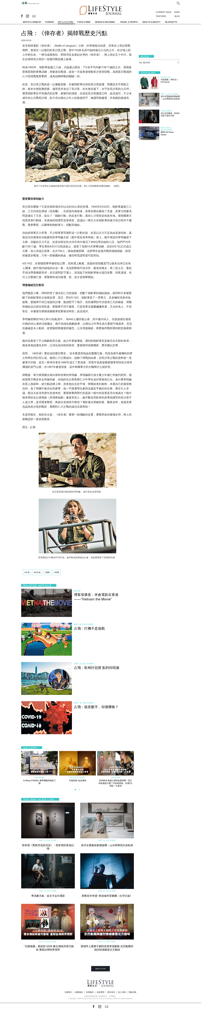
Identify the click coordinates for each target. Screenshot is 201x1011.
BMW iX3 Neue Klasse (167, 133)
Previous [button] (22, 762)
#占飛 (26, 572)
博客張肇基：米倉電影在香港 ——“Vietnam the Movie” (96, 596)
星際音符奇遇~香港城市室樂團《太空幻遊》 (107, 895)
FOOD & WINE (83, 22)
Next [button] (131, 762)
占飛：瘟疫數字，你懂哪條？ (96, 706)
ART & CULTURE (65, 22)
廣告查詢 (111, 992)
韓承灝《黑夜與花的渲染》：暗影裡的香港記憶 (48, 846)
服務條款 (79, 992)
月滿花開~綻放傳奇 (77, 780)
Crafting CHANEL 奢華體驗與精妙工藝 (39, 781)
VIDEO (177, 12)
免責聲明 (100, 992)
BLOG (177, 16)
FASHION (49, 22)
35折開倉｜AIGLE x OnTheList (169, 80)
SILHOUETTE (171, 22)
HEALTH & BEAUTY (151, 22)
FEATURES (161, 16)
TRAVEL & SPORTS (129, 22)
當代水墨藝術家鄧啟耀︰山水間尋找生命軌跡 (107, 845)
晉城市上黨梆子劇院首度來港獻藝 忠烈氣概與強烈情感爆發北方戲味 (107, 947)
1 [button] (75, 789)
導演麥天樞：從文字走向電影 (48, 895)
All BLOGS (144, 62)
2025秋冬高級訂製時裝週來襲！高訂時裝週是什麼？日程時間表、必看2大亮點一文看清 (115, 783)
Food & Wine (77, 777)
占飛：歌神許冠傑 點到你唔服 (96, 667)
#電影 (47, 572)
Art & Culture (84, 624)
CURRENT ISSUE (163, 12)
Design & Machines (166, 128)
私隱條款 (90, 992)
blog (77, 590)
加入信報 (122, 992)
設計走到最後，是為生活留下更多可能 (170, 114)
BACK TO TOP (100, 969)
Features (166, 110)
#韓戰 (56, 572)
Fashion (39, 777)
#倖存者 (37, 572)
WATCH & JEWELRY (32, 22)
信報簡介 (68, 992)
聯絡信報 (132, 992)
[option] (39, 767)
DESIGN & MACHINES (105, 22)
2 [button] (79, 789)
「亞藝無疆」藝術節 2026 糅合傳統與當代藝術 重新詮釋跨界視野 (48, 947)
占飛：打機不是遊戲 (89, 628)
